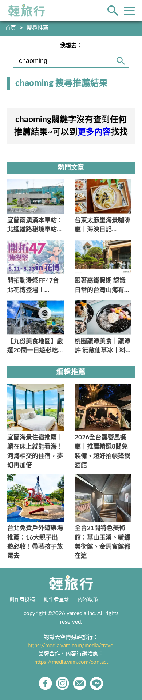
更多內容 (94, 132)
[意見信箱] (79, 683)
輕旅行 (26, 11)
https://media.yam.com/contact (71, 662)
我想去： (71, 45)
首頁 (10, 28)
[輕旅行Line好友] (96, 683)
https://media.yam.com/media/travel (71, 645)
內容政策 (88, 599)
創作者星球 (56, 599)
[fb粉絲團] (45, 683)
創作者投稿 (22, 599)
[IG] (62, 683)
